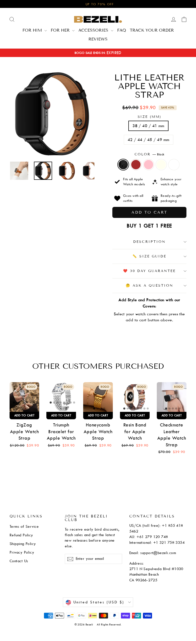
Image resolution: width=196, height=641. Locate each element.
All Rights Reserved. (109, 624)
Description (149, 242)
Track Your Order (152, 30)
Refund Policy (21, 535)
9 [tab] (24, 408)
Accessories (94, 30)
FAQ (121, 30)
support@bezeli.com (158, 553)
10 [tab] (27, 408)
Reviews (98, 39)
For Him (32, 30)
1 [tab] (14, 402)
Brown (136, 164)
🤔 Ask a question (149, 286)
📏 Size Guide (149, 256)
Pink (148, 164)
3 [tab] (20, 402)
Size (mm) (149, 117)
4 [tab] (24, 402)
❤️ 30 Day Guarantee (149, 271)
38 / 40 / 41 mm (148, 126)
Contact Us (19, 561)
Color (149, 154)
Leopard (174, 164)
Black (123, 164)
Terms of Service (24, 526)
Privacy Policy (22, 552)
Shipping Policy (23, 544)
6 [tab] (30, 402)
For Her (61, 30)
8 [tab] (37, 402)
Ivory (161, 164)
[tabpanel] (24, 397)
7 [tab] (34, 402)
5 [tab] (27, 402)
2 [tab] (17, 402)
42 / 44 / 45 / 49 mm (148, 139)
